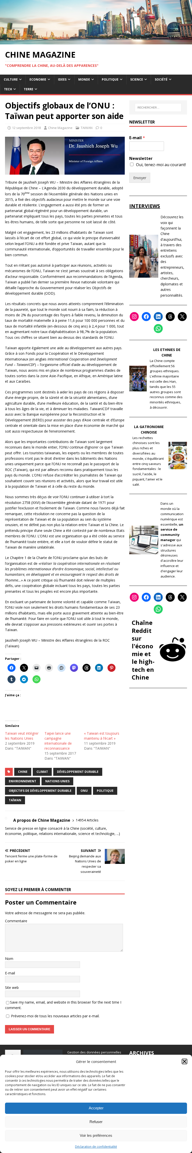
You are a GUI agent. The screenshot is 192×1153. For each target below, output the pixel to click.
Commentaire (16, 921)
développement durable (77, 772)
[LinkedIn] (158, 316)
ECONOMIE (38, 79)
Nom (9, 958)
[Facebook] (146, 316)
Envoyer (139, 177)
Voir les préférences (96, 1135)
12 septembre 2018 (26, 127)
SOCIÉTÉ (161, 79)
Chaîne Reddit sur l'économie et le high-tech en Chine (143, 649)
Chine (23, 772)
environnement (22, 781)
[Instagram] (134, 316)
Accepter (96, 1108)
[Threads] (170, 316)
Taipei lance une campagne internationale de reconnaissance (58, 741)
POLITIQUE (110, 79)
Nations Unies (57, 781)
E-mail (10, 973)
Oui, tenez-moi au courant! (161, 164)
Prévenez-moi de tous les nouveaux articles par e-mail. (55, 1016)
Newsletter (140, 158)
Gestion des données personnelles (94, 1052)
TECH (8, 89)
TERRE (28, 89)
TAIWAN (86, 127)
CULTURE (11, 79)
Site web (12, 987)
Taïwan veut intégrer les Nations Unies (21, 736)
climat (42, 772)
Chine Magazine (60, 127)
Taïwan (15, 800)
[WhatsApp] (158, 328)
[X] (182, 316)
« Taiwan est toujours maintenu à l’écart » (101, 736)
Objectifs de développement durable (40, 791)
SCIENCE (136, 79)
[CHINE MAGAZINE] (96, 41)
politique (105, 791)
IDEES (62, 79)
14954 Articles (87, 820)
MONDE (84, 79)
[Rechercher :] (158, 107)
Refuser (96, 1122)
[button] (184, 1061)
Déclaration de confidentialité (96, 1147)
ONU (84, 791)
